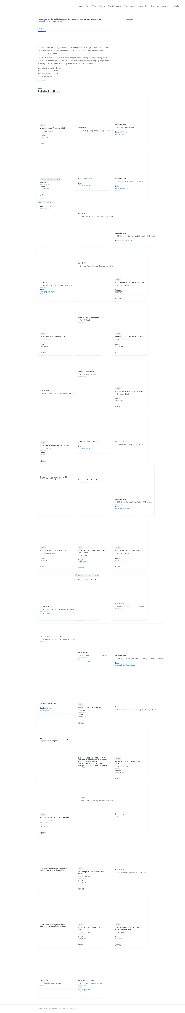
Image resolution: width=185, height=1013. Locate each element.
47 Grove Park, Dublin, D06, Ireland (130, 182)
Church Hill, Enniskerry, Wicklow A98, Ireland (97, 801)
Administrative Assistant (87, 371)
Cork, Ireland (85, 320)
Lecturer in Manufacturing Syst (51, 636)
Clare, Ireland (47, 340)
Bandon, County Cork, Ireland (91, 983)
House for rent (120, 179)
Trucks (102, 6)
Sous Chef (81, 798)
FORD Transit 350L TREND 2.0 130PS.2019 (129, 283)
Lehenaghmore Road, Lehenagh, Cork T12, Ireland (136, 710)
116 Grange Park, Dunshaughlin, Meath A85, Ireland (62, 609)
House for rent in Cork (48, 704)
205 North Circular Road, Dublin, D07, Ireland (134, 502)
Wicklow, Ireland (86, 932)
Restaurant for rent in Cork (88, 442)
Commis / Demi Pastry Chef (88, 317)
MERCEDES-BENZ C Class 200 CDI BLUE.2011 (90, 929)
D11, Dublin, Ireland (87, 483)
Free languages (46, 206)
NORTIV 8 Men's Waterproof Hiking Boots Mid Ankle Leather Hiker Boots (53, 925)
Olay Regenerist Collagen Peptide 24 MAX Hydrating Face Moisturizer (53, 869)
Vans (94, 6)
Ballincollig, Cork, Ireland (51, 983)
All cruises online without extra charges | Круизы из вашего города (54, 740)
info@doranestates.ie (122, 508)
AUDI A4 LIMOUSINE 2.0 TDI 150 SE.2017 (53, 551)
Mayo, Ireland (85, 876)
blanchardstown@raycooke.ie (125, 665)
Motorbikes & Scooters (50, 179)
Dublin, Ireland (123, 286)
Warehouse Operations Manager (90, 480)
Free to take (82, 128)
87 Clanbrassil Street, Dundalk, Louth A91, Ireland (136, 236)
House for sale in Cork (86, 179)
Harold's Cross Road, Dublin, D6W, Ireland (58, 285)
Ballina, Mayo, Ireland (88, 374)
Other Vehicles (129, 6)
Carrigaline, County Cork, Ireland (130, 445)
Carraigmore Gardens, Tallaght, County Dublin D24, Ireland (140, 658)
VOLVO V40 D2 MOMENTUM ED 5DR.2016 (54, 445)
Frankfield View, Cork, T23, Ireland (130, 606)
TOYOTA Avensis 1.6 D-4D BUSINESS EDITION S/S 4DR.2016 (128, 929)
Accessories (142, 6)
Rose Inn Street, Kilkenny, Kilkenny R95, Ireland (98, 266)
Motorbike (43, 182)
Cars (87, 6)
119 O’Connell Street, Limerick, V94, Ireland (96, 217)
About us (165, 6)
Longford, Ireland (48, 820)
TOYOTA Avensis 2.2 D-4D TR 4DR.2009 (129, 337)
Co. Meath (83, 555)
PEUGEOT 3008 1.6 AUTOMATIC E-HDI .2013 (128, 762)
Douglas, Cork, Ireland (125, 128)
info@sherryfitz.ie (126, 240)
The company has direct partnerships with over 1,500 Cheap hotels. (54, 478)
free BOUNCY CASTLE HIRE (87, 580)
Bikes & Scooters (114, 6)
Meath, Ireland (47, 131)
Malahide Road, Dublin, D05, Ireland (93, 655)
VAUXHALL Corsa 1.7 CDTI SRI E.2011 (52, 128)
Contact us (155, 6)
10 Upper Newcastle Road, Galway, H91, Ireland (59, 639)
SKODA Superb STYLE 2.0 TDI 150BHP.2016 (54, 817)
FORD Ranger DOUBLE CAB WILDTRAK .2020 (91, 873)
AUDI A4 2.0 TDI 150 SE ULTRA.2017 (90, 707)
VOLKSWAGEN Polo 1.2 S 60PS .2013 (52, 337)
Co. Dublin (121, 932)
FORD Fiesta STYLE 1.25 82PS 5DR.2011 (128, 551)
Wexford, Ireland (48, 554)
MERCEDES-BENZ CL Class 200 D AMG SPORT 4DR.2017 (91, 552)
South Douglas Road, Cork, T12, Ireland (132, 872)
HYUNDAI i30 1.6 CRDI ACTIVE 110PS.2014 (129, 391)
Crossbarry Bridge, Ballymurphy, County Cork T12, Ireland (102, 131)
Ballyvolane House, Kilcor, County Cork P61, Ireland (61, 394)
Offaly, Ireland (47, 448)
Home (80, 6)
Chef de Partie (83, 214)
